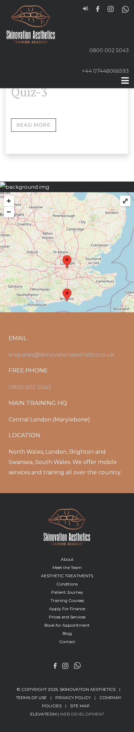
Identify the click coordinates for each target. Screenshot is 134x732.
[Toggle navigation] (125, 80)
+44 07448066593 (105, 71)
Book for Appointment (67, 625)
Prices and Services (67, 616)
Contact (67, 641)
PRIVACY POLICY (73, 697)
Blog (67, 633)
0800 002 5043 (109, 50)
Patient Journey (67, 592)
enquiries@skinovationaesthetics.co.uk (61, 354)
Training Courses (67, 600)
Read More (33, 125)
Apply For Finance (67, 608)
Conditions (67, 583)
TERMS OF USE (31, 697)
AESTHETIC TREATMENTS (67, 575)
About (67, 559)
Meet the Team (67, 567)
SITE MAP (80, 705)
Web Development (82, 714)
